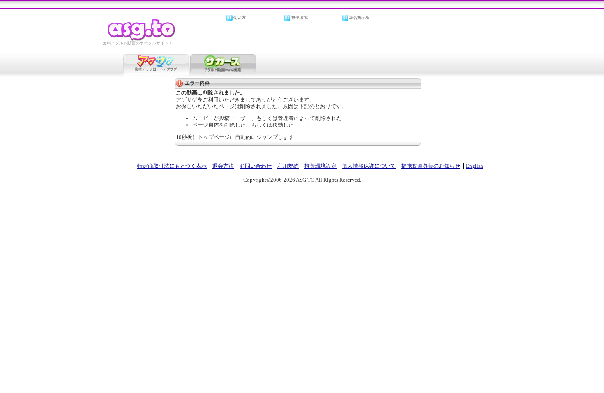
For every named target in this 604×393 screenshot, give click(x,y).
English (474, 166)
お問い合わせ (256, 166)
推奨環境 (299, 17)
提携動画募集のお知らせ (430, 166)
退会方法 (223, 166)
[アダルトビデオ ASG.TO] (142, 39)
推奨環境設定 (320, 166)
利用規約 (288, 166)
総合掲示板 (359, 17)
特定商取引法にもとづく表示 (172, 166)
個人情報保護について (369, 166)
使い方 (239, 17)
